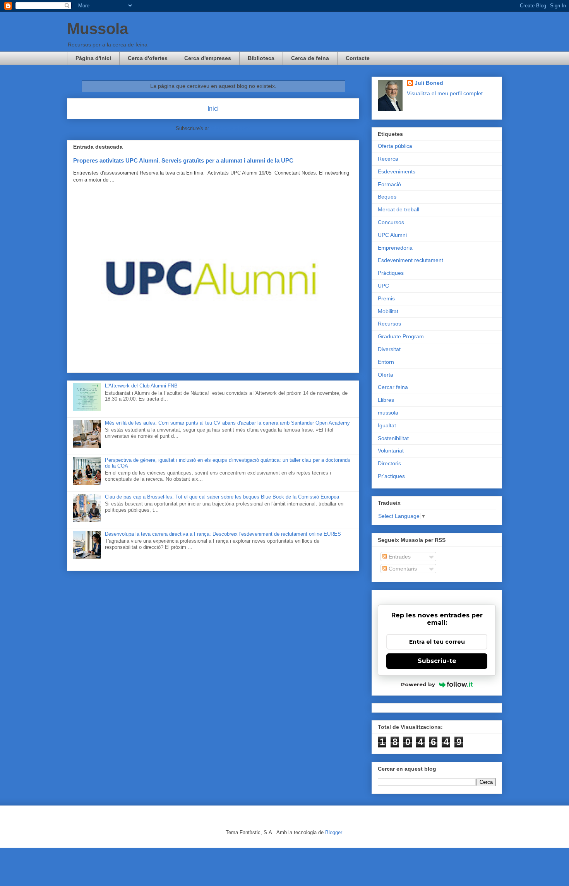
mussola (388, 413)
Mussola (97, 28)
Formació (389, 184)
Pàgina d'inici (93, 58)
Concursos (391, 222)
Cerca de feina (310, 58)
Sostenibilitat (393, 438)
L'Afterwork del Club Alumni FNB (141, 386)
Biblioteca (261, 58)
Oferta (385, 375)
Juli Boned (429, 83)
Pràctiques (391, 273)
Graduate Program (401, 336)
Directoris (389, 463)
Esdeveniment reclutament (410, 260)
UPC (383, 286)
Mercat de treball (398, 209)
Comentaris (402, 569)
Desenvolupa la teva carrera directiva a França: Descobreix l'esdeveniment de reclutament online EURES (223, 534)
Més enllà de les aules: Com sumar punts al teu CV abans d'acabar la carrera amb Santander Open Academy (227, 423)
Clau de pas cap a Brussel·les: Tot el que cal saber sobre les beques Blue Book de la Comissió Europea (222, 497)
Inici (213, 108)
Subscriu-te (437, 661)
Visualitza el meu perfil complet (445, 93)
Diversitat (389, 349)
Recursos (389, 323)
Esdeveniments (396, 171)
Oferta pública (395, 146)
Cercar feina (393, 387)
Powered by (418, 684)
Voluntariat (391, 450)
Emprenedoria (395, 248)
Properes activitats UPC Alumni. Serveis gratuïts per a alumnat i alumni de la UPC (183, 160)
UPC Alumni (392, 235)
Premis (386, 298)
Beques (387, 197)
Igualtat (387, 425)
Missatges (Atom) (230, 128)
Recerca (388, 159)
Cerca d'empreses (207, 58)
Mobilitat (388, 311)
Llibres (386, 400)
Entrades (399, 557)
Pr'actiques (391, 476)
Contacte (358, 58)
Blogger (333, 832)
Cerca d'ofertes (148, 58)
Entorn (386, 362)
